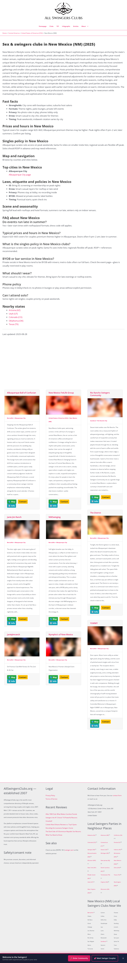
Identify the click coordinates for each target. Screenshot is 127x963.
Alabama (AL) (91, 835)
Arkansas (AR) (105, 835)
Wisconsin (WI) (105, 889)
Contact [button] (23, 501)
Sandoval (93, 421)
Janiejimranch (13, 634)
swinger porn (69, 850)
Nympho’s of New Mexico (61, 634)
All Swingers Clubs (63, 18)
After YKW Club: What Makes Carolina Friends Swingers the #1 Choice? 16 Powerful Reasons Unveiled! (61, 817)
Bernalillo (10, 418)
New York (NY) (92, 867)
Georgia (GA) (91, 849)
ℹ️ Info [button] (11, 505)
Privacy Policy (50, 795)
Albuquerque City (20, 418)
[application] (87, 26)
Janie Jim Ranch (14, 517)
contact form (117, 795)
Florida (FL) (117, 842)
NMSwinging (55, 517)
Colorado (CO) (15, 317)
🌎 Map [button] (11, 501)
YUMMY (94, 623)
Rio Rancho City (102, 421)
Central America (14, 33)
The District (95, 512)
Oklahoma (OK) (16, 320)
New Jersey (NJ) (105, 860)
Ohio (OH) (117, 867)
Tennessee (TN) (105, 875)
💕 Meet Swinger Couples (105, 958)
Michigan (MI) (105, 853)
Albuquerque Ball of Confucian (21, 392)
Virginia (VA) (104, 882)
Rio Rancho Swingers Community (100, 394)
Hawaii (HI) (104, 849)
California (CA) (118, 835)
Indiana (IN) (117, 849)
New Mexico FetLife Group (61, 392)
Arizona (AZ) (14, 310)
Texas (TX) (13, 324)
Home (4, 33)
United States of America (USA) (32, 33)
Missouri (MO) (92, 860)
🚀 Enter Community (79, 958)
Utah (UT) (13, 313)
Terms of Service (51, 799)
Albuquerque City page (20, 174)
